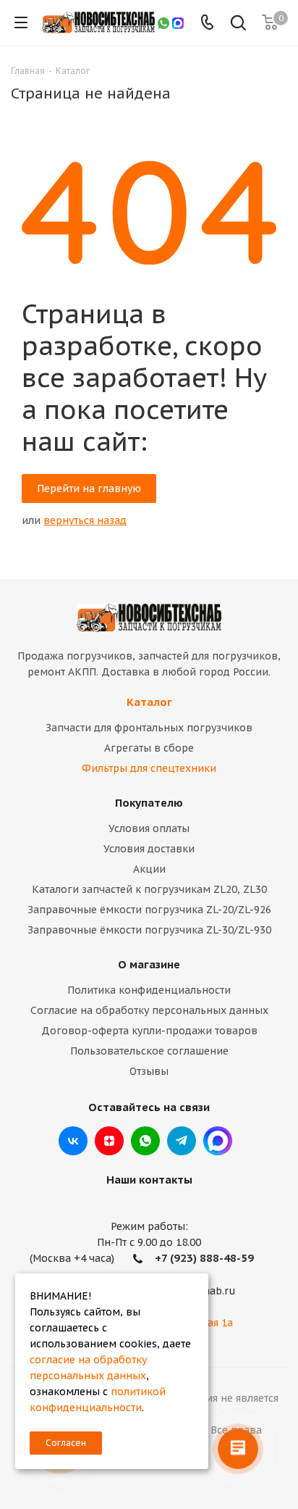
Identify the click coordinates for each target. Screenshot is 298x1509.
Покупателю (149, 803)
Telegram (181, 1140)
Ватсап (145, 1140)
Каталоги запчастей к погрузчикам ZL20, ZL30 (149, 889)
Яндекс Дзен (109, 1140)
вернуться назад (85, 520)
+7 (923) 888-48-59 (204, 1258)
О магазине (149, 964)
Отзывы (149, 1071)
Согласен (66, 1442)
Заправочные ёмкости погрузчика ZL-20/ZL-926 (149, 909)
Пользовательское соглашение (149, 1050)
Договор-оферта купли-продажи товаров (149, 1030)
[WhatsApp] (163, 22)
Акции (149, 869)
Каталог (149, 702)
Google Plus (217, 1140)
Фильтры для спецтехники (149, 768)
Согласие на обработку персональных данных (149, 1010)
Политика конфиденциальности (149, 990)
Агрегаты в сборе (149, 747)
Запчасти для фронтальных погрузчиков (149, 727)
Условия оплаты (149, 828)
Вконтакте (73, 1140)
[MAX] (178, 22)
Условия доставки (149, 848)
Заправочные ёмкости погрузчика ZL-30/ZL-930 (149, 929)
